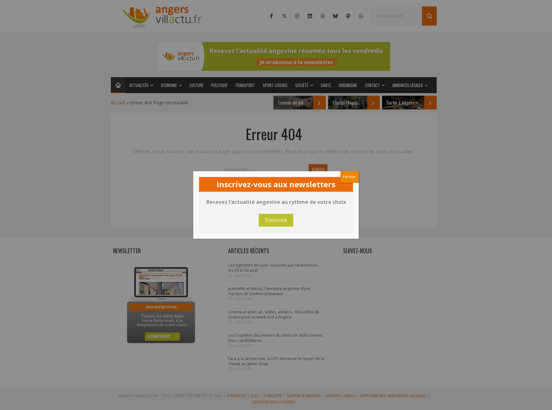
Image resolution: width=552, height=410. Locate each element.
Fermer (349, 177)
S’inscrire (276, 220)
